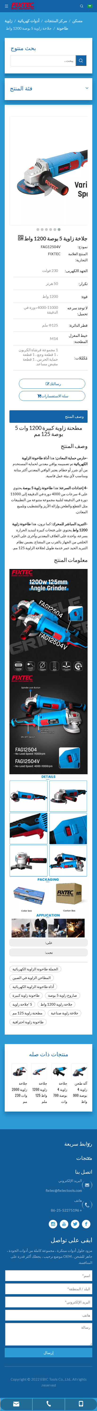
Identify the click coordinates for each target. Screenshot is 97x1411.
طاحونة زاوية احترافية (28, 1022)
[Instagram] (53, 1224)
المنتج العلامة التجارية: (78, 257)
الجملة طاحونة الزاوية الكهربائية (35, 969)
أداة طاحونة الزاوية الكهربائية (33, 986)
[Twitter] (75, 1224)
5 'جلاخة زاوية (22, 1004)
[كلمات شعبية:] (81, 60)
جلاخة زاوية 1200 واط (56, 1004)
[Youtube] (64, 1224)
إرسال (48, 1352)
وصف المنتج (74, 416)
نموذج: (83, 247)
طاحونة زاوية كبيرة (26, 995)
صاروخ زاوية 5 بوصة (62, 995)
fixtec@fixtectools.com (64, 1190)
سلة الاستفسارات (54, 396)
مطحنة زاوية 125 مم (27, 1013)
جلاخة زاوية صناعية (64, 1013)
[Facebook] (86, 1224)
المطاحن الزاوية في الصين (31, 978)
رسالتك (55, 383)
